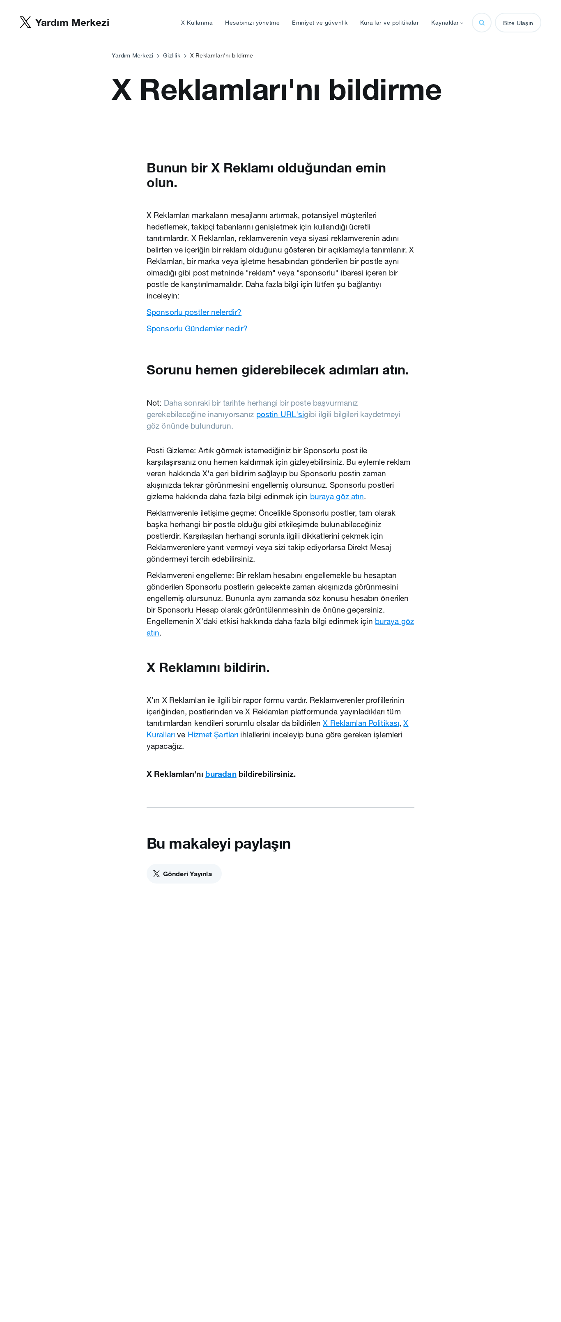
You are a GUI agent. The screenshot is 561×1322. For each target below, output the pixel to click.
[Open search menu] (482, 22)
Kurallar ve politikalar (389, 22)
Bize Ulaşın (518, 23)
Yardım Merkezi (132, 55)
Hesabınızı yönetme (252, 22)
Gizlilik (171, 55)
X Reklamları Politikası (361, 723)
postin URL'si (280, 414)
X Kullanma (197, 22)
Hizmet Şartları (213, 734)
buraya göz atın (337, 496)
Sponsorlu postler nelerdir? (194, 312)
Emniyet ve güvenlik (320, 22)
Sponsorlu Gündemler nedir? (197, 328)
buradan (221, 774)
